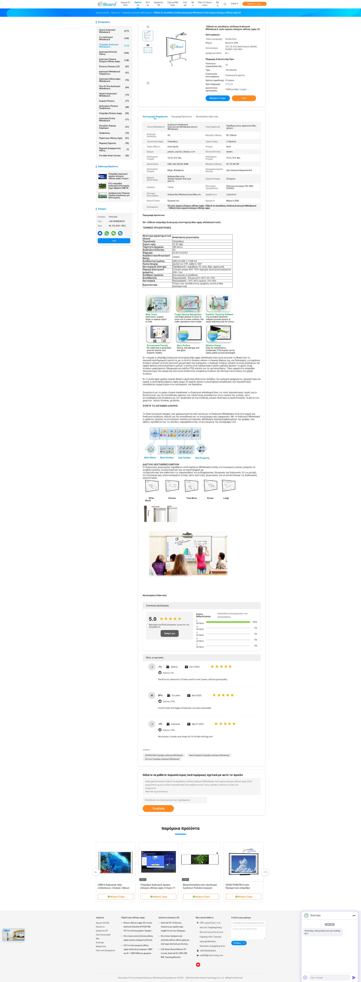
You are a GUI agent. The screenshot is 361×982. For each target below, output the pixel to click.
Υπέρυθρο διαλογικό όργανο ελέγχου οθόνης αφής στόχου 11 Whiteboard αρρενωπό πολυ (118, 176)
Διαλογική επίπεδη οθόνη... (114, 53)
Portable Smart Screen (114, 155)
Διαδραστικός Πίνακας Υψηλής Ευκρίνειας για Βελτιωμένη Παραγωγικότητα (119, 195)
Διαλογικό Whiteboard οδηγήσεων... (114, 72)
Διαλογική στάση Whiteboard (114, 119)
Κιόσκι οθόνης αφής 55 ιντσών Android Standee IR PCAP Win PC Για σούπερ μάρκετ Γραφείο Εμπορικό (138, 927)
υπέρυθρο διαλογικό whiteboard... (114, 45)
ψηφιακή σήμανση (114, 143)
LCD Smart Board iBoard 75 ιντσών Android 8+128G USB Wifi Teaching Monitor (174, 953)
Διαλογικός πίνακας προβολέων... (114, 107)
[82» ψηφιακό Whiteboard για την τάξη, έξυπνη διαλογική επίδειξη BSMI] (158, 862)
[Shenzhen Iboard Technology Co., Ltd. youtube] (198, 964)
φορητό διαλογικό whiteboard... (114, 94)
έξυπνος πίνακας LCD (114, 66)
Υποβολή (158, 808)
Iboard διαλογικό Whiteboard (114, 31)
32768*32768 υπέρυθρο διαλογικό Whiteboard (164, 755)
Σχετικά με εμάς (103, 935)
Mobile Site (101, 946)
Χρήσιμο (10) (168, 673)
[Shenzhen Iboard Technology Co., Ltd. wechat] (113, 233)
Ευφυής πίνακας (114, 101)
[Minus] (354, 915)
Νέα (97, 938)
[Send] (354, 977)
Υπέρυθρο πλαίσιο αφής (114, 113)
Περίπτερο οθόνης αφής (114, 138)
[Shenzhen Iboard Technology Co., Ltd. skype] (120, 233)
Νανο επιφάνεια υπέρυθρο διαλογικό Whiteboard (209, 755)
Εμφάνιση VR (102, 931)
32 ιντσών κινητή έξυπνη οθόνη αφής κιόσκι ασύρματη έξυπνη (138, 938)
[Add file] (305, 977)
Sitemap (100, 942)
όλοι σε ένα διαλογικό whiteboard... (114, 87)
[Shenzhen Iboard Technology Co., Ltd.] (106, 4)
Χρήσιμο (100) (169, 701)
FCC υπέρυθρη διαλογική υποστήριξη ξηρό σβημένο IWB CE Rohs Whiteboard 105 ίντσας (118, 185)
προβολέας (114, 133)
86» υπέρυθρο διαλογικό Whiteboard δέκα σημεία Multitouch (196, 887)
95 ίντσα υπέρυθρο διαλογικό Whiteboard (162, 759)
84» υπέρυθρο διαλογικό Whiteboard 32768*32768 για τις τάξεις (115, 887)
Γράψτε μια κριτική (169, 634)
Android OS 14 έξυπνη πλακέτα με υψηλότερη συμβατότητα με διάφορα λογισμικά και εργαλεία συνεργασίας (173, 927)
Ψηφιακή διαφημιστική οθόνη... (114, 149)
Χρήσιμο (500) (169, 730)
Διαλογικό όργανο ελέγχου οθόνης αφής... (114, 60)
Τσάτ (114, 241)
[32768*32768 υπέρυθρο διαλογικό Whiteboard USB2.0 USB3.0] (243, 862)
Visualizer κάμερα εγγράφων (114, 127)
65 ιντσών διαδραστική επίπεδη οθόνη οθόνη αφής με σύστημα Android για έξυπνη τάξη (175, 940)
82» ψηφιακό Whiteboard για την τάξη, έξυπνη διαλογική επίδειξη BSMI (157, 887)
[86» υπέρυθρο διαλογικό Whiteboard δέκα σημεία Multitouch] (201, 862)
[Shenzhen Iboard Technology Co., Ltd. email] (100, 233)
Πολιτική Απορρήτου (105, 950)
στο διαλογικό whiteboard (114, 38)
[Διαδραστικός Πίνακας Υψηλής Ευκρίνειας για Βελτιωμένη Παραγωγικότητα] (102, 196)
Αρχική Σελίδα (102, 923)
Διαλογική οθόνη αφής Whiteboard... (114, 80)
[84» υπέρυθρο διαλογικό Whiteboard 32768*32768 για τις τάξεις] (116, 862)
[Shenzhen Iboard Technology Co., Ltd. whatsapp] (106, 233)
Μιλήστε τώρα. (254, 4)
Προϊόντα (100, 927)
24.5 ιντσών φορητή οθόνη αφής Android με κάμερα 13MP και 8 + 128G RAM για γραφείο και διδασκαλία (138, 949)
